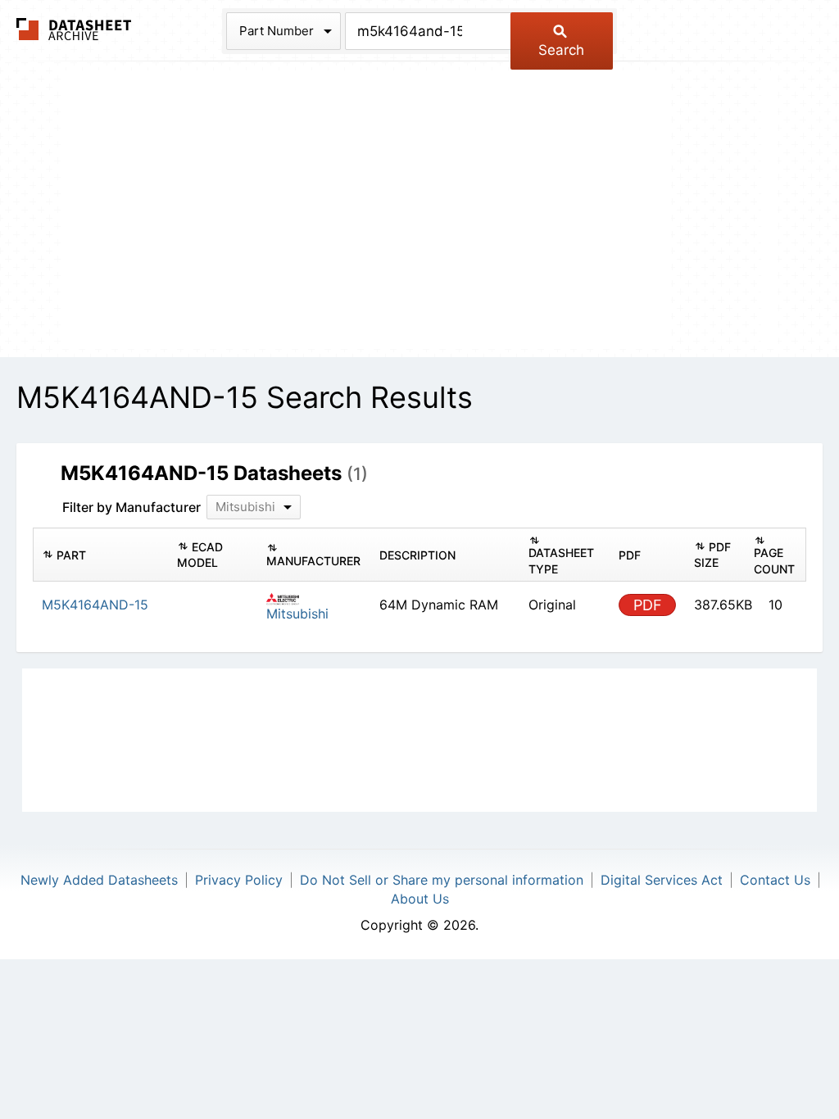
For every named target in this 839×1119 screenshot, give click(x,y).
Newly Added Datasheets (99, 880)
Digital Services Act (662, 880)
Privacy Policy (239, 880)
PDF (647, 605)
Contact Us (775, 880)
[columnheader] (101, 555)
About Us (420, 898)
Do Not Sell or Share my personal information (441, 880)
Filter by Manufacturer (131, 507)
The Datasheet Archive (74, 29)
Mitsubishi (297, 613)
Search (561, 50)
